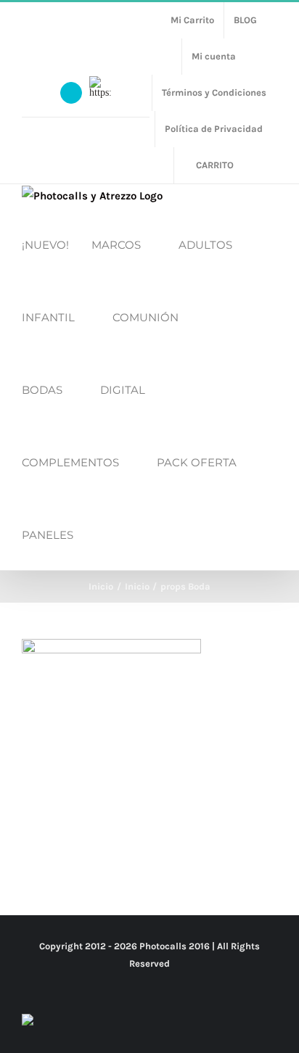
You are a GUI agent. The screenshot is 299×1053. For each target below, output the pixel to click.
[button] (100, 533)
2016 (199, 946)
